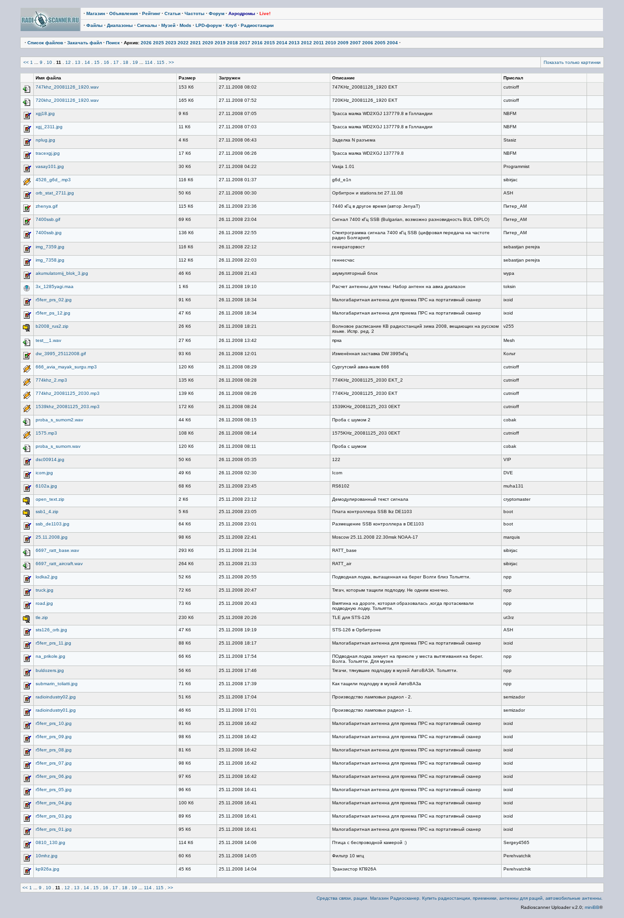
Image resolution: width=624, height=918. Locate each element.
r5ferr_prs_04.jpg (54, 802)
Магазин (95, 13)
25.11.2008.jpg (52, 537)
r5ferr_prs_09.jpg (54, 736)
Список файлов (45, 42)
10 (49, 62)
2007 (355, 42)
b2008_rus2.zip (52, 326)
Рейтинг (151, 13)
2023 (170, 42)
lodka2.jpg (47, 576)
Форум (216, 13)
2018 (232, 42)
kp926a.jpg (47, 868)
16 (106, 62)
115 (160, 62)
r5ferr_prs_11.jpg (53, 642)
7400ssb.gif (48, 219)
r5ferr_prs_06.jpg (54, 776)
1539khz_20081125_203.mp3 (68, 406)
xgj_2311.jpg (49, 126)
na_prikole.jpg (50, 656)
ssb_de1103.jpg (52, 523)
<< (26, 62)
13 (77, 62)
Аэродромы (241, 13)
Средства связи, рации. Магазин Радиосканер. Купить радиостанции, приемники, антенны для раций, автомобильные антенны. (460, 898)
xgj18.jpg (45, 113)
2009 (343, 42)
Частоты (195, 13)
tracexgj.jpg (48, 153)
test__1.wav (48, 340)
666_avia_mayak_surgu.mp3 (66, 366)
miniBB (592, 907)
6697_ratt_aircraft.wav (59, 563)
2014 (281, 42)
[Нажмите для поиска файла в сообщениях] (27, 91)
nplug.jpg (45, 139)
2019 (220, 42)
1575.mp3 (46, 432)
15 (97, 62)
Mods (185, 25)
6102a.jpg (46, 485)
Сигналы (147, 25)
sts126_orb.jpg (51, 629)
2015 (269, 42)
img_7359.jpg (50, 246)
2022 (183, 42)
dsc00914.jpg (50, 459)
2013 (294, 42)
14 (87, 62)
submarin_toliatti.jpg (57, 683)
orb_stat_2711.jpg (55, 192)
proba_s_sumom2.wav (59, 419)
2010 (330, 42)
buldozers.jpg (50, 670)
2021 (195, 42)
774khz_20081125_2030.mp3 (68, 393)
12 (68, 62)
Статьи (172, 13)
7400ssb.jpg (49, 232)
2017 (244, 42)
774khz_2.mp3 (51, 380)
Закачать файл (84, 42)
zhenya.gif (47, 206)
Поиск (113, 42)
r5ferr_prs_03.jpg (54, 815)
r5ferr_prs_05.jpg (54, 789)
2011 (318, 42)
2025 (158, 42)
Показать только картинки (572, 62)
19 (135, 62)
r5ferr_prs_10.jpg (54, 723)
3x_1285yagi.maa (55, 286)
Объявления (123, 13)
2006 (367, 42)
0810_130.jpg (50, 842)
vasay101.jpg (50, 166)
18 (125, 62)
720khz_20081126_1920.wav (67, 100)
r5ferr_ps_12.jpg (53, 312)
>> (171, 62)
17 (116, 62)
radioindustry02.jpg (56, 696)
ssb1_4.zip (47, 511)
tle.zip (42, 617)
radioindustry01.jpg (56, 710)
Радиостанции (257, 25)
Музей (168, 25)
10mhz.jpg (47, 855)
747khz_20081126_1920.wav (67, 86)
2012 (306, 42)
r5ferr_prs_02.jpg (54, 299)
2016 (257, 42)
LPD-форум (209, 25)
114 (149, 62)
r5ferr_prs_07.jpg (54, 763)
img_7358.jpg (50, 259)
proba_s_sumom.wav (58, 446)
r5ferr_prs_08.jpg (54, 749)
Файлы (94, 25)
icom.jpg (44, 472)
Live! (264, 13)
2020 (207, 42)
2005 (380, 42)
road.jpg (44, 603)
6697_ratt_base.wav (57, 550)
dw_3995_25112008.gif (61, 353)
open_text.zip (50, 499)
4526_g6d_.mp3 (53, 179)
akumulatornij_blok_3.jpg (62, 273)
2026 (146, 42)
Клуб (231, 25)
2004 (392, 42)
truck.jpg (44, 590)
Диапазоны (120, 25)
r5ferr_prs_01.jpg (54, 829)
